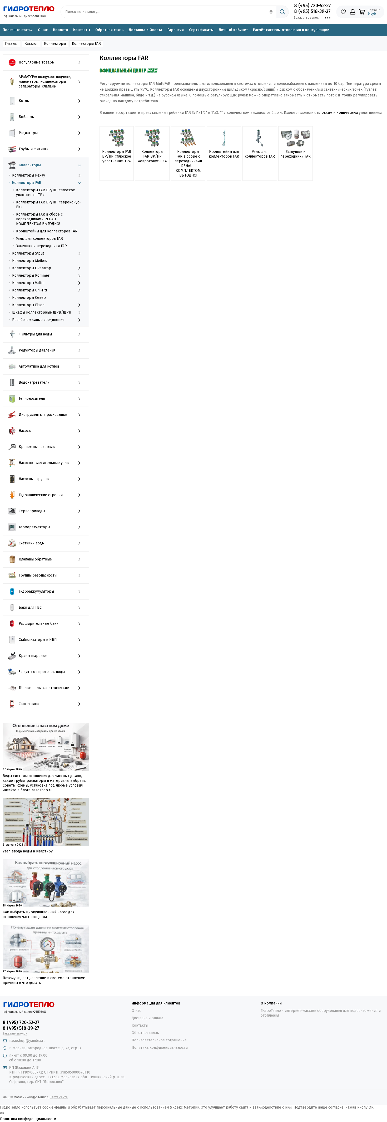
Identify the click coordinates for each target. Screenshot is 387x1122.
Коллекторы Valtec (28, 283)
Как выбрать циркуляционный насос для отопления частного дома (38, 914)
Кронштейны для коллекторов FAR (46, 231)
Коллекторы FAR (26, 183)
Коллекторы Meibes (29, 260)
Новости (60, 30)
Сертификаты (201, 30)
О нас (43, 30)
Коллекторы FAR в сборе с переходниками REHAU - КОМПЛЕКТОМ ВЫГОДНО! (39, 219)
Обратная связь (109, 30)
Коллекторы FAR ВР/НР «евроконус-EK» (48, 204)
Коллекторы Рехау (28, 175)
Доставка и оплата (147, 1018)
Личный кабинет (233, 30)
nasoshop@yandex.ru (27, 1040)
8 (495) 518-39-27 (312, 11)
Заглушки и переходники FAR (41, 246)
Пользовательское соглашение (159, 1040)
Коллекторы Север (29, 297)
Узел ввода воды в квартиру (28, 851)
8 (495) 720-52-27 (312, 5)
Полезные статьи (18, 30)
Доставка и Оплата (145, 30)
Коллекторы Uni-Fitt (29, 290)
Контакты (81, 30)
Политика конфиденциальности (160, 1047)
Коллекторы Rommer (30, 275)
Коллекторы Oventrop (31, 268)
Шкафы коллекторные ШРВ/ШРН (41, 312)
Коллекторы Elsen (28, 305)
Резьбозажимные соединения (38, 320)
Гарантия (175, 30)
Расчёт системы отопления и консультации (291, 30)
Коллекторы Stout (28, 253)
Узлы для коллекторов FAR (39, 238)
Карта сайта (59, 1097)
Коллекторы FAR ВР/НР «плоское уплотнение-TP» (45, 192)
